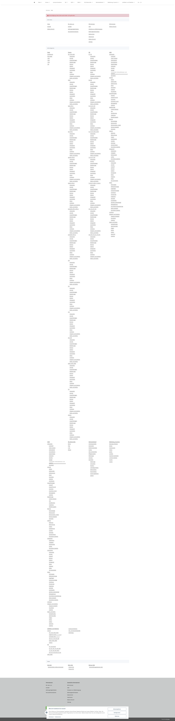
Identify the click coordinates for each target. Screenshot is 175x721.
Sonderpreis (50, 54)
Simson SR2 (71, 667)
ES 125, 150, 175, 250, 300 (54, 648)
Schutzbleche (114, 62)
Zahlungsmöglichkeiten (73, 29)
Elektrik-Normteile (93, 447)
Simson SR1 (71, 669)
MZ (48, 644)
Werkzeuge (91, 455)
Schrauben (92, 463)
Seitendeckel (114, 60)
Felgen (112, 228)
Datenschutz (58, 716)
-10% (48, 62)
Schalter (113, 141)
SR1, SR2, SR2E (71, 54)
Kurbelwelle (113, 200)
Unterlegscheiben (94, 467)
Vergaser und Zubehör (75, 76)
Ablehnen (117, 716)
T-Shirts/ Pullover (113, 457)
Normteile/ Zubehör (115, 147)
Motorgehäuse (114, 204)
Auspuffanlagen (73, 60)
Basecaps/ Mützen (113, 443)
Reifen (112, 230)
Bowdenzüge (73, 62)
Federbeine (113, 150)
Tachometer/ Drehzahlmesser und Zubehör (119, 72)
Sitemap (90, 41)
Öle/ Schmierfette (93, 451)
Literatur (91, 457)
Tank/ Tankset (114, 58)
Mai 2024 (49, 665)
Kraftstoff (113, 56)
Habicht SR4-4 (71, 183)
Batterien (113, 133)
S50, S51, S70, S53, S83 (54, 638)
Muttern (92, 465)
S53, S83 (70, 337)
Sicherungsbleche (94, 473)
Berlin (69, 443)
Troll (69, 447)
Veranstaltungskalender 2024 (96, 667)
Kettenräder (113, 81)
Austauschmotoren (73, 628)
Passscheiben (93, 471)
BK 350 (90, 80)
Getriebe (113, 198)
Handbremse (114, 113)
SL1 (69, 389)
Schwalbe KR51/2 (72, 234)
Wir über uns (71, 24)
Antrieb (71, 58)
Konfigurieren (117, 712)
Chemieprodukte (92, 443)
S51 (69, 286)
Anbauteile (72, 56)
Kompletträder (114, 224)
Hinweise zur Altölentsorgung (95, 29)
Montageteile (114, 103)
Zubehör (113, 89)
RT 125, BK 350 (52, 646)
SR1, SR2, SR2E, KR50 (53, 632)
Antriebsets (113, 91)
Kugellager (113, 188)
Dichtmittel (91, 445)
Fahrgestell (72, 68)
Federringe (92, 461)
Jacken (110, 451)
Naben (112, 232)
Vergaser (113, 176)
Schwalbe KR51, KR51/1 (73, 209)
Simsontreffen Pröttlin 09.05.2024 (55, 667)
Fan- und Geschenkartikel (74, 630)
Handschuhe (112, 447)
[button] (140, 2)
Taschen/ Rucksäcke (113, 455)
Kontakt (49, 26)
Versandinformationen (73, 31)
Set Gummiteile (114, 180)
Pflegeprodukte (92, 453)
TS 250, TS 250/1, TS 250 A (94, 183)
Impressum (51, 716)
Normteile (113, 75)
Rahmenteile (114, 154)
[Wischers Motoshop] (34, 2)
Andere (69, 415)
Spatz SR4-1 (70, 105)
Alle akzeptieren (117, 709)
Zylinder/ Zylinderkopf (116, 202)
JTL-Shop (168, 719)
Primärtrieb (113, 194)
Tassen (111, 461)
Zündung (113, 143)
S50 (69, 260)
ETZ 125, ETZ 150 (92, 209)
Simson (49, 630)
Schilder (111, 453)
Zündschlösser (114, 145)
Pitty (69, 445)
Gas (112, 111)
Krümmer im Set (114, 101)
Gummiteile (72, 70)
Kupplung (113, 115)
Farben (90, 449)
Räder (112, 178)
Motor (71, 72)
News (48, 24)
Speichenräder (114, 226)
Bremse (71, 64)
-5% (48, 64)
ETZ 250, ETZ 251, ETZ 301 (94, 234)
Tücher (111, 459)
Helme (110, 449)
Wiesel (69, 449)
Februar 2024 (92, 665)
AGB (90, 26)
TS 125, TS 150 (92, 157)
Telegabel (113, 152)
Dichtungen (113, 184)
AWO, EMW (49, 654)
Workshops (71, 632)
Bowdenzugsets (114, 117)
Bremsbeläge (114, 121)
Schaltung (113, 192)
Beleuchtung (114, 135)
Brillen (110, 445)
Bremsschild (114, 123)
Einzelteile (113, 218)
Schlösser (72, 74)
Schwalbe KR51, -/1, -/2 (54, 636)
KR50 (69, 80)
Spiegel (112, 70)
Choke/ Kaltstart (114, 109)
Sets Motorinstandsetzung (117, 206)
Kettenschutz (114, 83)
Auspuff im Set (114, 97)
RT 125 (90, 54)
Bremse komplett (115, 127)
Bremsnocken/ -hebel (116, 125)
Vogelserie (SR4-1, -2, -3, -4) (55, 634)
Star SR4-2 (70, 131)
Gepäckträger (114, 64)
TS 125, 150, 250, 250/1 (54, 650)
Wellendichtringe (115, 186)
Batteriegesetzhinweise (94, 31)
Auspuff (113, 95)
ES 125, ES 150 (92, 105)
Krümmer (113, 99)
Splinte (92, 475)
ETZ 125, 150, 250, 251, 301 (55, 652)
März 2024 (70, 665)
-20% (48, 60)
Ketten (112, 79)
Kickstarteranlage (115, 190)
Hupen (112, 137)
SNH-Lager (49, 56)
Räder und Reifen (74, 78)
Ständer (113, 68)
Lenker (112, 156)
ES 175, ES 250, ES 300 (94, 131)
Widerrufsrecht (50, 29)
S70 (69, 312)
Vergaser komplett (115, 216)
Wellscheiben (93, 469)
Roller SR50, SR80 (72, 363)
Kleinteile (113, 129)
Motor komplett (114, 208)
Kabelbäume (114, 139)
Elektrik (71, 66)
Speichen (113, 234)
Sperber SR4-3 (71, 157)
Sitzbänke (113, 66)
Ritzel (112, 85)
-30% (48, 58)
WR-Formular (92, 24)
